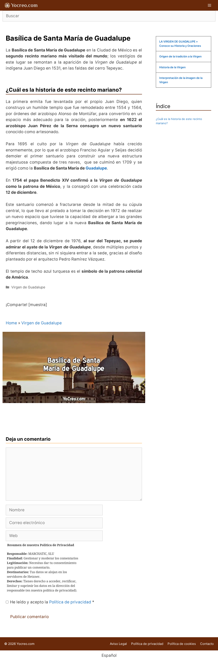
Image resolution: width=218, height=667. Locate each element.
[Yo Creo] (21, 5)
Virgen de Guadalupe (28, 287)
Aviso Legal (118, 644)
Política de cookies (182, 644)
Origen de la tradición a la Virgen (180, 56)
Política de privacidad (70, 602)
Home (11, 323)
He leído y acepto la (52, 602)
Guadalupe (96, 168)
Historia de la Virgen (172, 67)
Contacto (207, 644)
